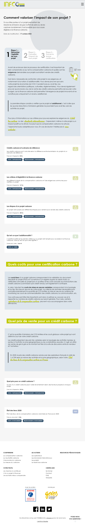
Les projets (35, 460)
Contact (49, 473)
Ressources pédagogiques (70, 452)
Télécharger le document (33, 421)
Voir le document (14, 421)
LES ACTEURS (36, 452)
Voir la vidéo (13, 247)
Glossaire (49, 478)
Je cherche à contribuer (12, 471)
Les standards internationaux (42, 458)
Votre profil (8, 468)
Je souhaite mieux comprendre (14, 475)
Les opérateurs (37, 455)
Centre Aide (50, 468)
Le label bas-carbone (39, 462)
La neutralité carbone (11, 458)
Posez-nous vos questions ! (75, 518)
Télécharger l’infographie (34, 159)
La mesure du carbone (11, 462)
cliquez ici (49, 518)
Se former (49, 471)
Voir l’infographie (14, 159)
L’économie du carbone (12, 460)
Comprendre (8, 452)
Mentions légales (42, 521)
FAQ (47, 475)
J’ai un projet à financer (12, 473)
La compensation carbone (12, 455)
